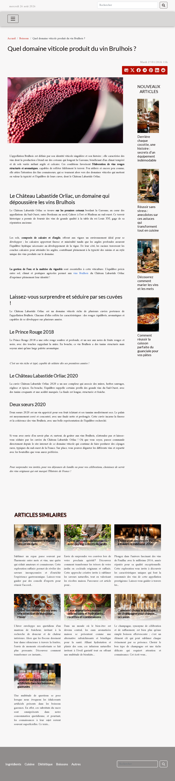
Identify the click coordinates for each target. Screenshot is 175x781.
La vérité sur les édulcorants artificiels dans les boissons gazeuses (36, 683)
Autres (76, 764)
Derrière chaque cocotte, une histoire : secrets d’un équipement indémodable (146, 148)
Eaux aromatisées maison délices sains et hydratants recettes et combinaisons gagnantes (85, 615)
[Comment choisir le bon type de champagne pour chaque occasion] (137, 607)
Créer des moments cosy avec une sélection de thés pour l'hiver (37, 613)
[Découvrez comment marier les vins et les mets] (148, 256)
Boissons (24, 38)
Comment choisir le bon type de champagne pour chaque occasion (137, 613)
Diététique (45, 764)
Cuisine (30, 764)
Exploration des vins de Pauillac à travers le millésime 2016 (138, 542)
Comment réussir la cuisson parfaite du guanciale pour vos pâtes (147, 345)
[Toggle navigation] (13, 19)
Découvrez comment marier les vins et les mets (147, 283)
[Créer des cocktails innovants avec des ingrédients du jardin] (87, 537)
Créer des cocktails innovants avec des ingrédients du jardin (87, 542)
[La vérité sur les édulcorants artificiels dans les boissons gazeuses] (37, 677)
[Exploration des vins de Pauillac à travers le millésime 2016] (137, 537)
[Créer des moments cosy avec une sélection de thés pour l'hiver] (37, 607)
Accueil (12, 38)
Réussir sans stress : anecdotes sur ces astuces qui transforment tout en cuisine (148, 218)
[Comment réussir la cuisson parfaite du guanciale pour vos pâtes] (148, 314)
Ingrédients (13, 764)
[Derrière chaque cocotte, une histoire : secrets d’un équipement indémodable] (148, 115)
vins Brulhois (80, 273)
